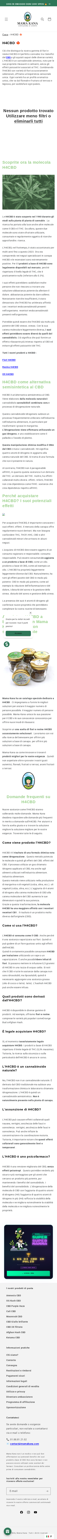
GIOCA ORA (29, 1273)
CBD (8, 57)
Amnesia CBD (13, 1295)
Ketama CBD (13, 1337)
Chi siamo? (12, 1355)
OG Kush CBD (13, 1300)
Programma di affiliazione (20, 1402)
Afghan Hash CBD (15, 1332)
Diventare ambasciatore (19, 1397)
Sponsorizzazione (16, 1407)
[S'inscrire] (47, 1491)
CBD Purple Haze (15, 1306)
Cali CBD (11, 1311)
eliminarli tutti (28, 121)
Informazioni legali (16, 1381)
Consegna (11, 1365)
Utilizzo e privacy (15, 1391)
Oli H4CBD (8, 374)
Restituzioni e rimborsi (18, 1370)
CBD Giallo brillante (17, 1321)
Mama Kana (22, 1533)
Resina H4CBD (10, 367)
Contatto (11, 1360)
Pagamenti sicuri (15, 1376)
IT (51, 1536)
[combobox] (49, 1536)
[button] (6, 19)
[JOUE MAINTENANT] (28, 1252)
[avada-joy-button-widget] (7, 1531)
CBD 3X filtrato (14, 1327)
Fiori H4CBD (9, 360)
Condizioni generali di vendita (22, 1386)
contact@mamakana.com (24, 1443)
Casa (5, 34)
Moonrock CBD (14, 1316)
